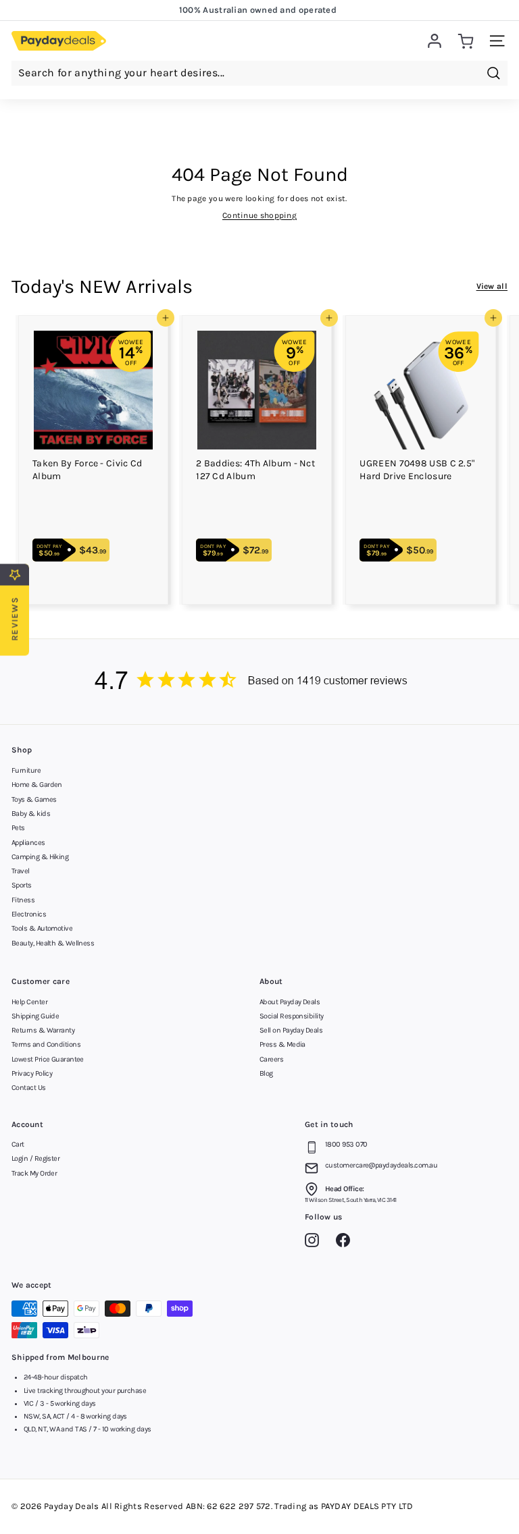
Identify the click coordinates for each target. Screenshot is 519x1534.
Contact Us (28, 1087)
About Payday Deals (290, 1001)
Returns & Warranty (42, 1030)
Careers (271, 1059)
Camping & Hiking (39, 856)
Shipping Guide (35, 1016)
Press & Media (282, 1044)
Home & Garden (36, 784)
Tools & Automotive (41, 928)
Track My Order (34, 1173)
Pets (18, 827)
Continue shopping (259, 215)
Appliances (28, 842)
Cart (17, 1144)
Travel (20, 871)
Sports (21, 885)
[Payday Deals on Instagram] (315, 1242)
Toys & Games (33, 799)
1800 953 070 (346, 1144)
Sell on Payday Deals (291, 1030)
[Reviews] (259, 682)
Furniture (26, 770)
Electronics (28, 914)
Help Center (29, 1001)
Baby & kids (30, 813)
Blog (266, 1073)
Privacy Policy (31, 1073)
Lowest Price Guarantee (47, 1059)
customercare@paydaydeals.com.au (381, 1165)
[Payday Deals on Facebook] (346, 1242)
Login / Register (35, 1158)
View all (492, 286)
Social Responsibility (291, 1016)
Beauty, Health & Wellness (52, 943)
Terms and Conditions (45, 1044)
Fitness (22, 900)
